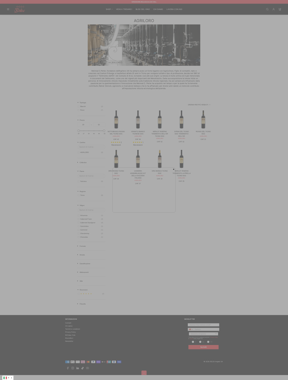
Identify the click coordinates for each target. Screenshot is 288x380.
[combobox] (8, 378)
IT (8, 378)
